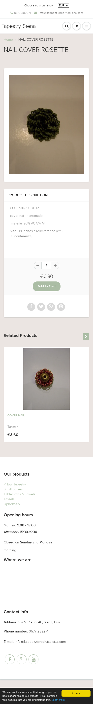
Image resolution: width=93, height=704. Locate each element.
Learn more (58, 700)
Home (8, 39)
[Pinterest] (22, 659)
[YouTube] (33, 659)
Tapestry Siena (18, 26)
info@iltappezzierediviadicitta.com (61, 13)
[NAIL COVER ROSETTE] (46, 124)
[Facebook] (10, 659)
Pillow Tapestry (15, 484)
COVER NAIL (16, 415)
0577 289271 (22, 13)
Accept (76, 693)
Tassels (9, 499)
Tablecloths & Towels (19, 494)
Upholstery (12, 504)
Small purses (13, 489)
